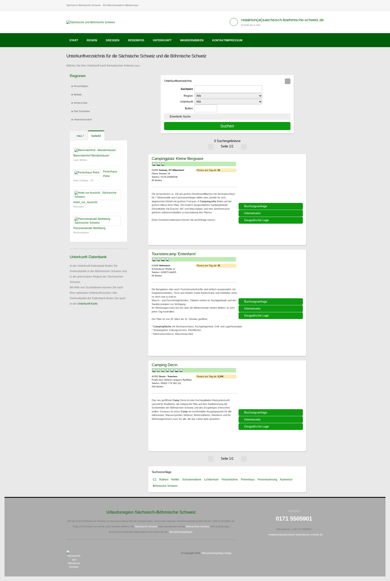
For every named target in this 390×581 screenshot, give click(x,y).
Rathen (163, 479)
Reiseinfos (136, 40)
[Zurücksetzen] (287, 81)
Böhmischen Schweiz (197, 526)
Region (92, 40)
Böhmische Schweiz (165, 485)
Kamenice (286, 479)
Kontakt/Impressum (227, 40)
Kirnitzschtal (80, 102)
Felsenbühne (230, 479)
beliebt (96, 136)
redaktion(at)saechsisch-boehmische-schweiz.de (282, 20)
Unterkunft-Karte (87, 303)
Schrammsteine (191, 479)
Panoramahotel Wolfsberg (89, 228)
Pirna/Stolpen (81, 86)
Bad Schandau (82, 111)
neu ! (80, 136)
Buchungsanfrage (255, 206)
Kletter (175, 479)
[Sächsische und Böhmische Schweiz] (92, 22)
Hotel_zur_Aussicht (85, 202)
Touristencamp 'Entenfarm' (174, 254)
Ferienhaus (248, 479)
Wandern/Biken (192, 40)
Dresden (112, 40)
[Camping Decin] (271, 386)
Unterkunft (162, 40)
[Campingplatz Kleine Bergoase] (271, 180)
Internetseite (252, 213)
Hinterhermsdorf (83, 119)
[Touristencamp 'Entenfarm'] (271, 275)
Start (73, 40)
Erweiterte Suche (180, 116)
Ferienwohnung (267, 479)
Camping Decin (164, 365)
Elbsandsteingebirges (181, 531)
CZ (154, 479)
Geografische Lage (256, 220)
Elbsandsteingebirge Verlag (216, 553)
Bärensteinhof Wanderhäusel (91, 155)
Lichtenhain (211, 479)
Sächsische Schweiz (146, 526)
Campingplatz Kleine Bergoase (177, 158)
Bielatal (77, 94)
